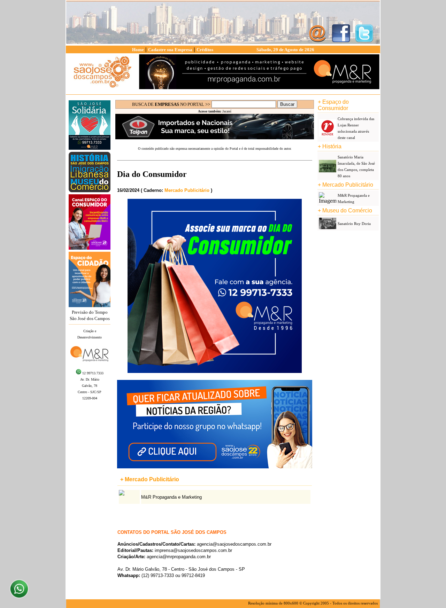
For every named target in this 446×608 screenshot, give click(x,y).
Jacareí (226, 111)
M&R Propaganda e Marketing (171, 497)
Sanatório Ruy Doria (354, 223)
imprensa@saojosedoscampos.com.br (193, 550)
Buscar (287, 104)
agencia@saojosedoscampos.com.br (234, 544)
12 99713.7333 (92, 373)
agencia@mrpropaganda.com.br (179, 556)
